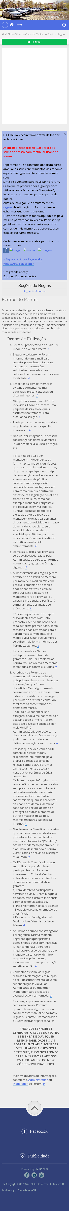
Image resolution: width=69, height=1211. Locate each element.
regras (7, 207)
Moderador (20, 1084)
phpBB (38, 1169)
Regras (61, 34)
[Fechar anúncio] (65, 134)
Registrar (35, 41)
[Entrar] (65, 25)
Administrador (38, 1080)
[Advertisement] (34, 85)
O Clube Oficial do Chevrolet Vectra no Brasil (28, 34)
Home (19, 24)
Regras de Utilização (34, 291)
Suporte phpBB (27, 1190)
